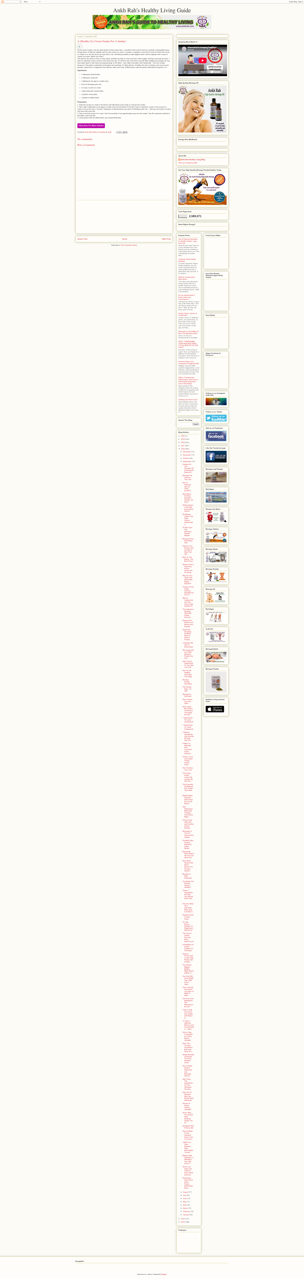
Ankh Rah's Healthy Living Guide (152, 10)
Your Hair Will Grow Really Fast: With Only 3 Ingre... (188, 980)
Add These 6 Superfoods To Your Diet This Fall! (188, 664)
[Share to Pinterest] (126, 132)
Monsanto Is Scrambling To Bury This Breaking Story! (188, 332)
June (185, 1198)
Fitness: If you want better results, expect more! (188, 761)
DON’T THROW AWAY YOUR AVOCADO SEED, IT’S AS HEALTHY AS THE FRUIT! (188, 344)
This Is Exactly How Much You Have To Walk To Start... (188, 991)
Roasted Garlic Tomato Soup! (188, 917)
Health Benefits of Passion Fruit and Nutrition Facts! (188, 1059)
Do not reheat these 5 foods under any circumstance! (186, 297)
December (187, 452)
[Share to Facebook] (124, 132)
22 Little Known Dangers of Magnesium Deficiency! (188, 926)
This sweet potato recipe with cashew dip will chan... (188, 777)
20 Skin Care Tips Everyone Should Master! (187, 531)
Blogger (163, 1274)
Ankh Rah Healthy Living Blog (193, 160)
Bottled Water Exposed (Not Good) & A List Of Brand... (188, 799)
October (186, 458)
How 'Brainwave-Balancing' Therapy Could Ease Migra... (188, 812)
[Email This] (117, 132)
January (186, 1215)
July (184, 1195)
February (186, 1211)
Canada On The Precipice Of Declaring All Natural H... (188, 468)
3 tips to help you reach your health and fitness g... (188, 1014)
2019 (183, 439)
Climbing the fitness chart (187, 400)
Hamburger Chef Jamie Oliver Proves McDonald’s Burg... (188, 1183)
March (185, 1208)
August (186, 1192)
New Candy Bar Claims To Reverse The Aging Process (188, 711)
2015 (183, 1219)
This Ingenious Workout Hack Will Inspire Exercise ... (188, 613)
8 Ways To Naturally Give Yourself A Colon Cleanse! (187, 748)
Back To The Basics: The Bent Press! (188, 559)
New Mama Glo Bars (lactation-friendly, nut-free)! (188, 498)
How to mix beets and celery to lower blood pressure (188, 1171)
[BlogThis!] (120, 132)
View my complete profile (187, 163)
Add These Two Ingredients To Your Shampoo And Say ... (188, 1084)
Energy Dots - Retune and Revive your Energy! (188, 623)
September (187, 461)
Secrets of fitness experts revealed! (187, 1106)
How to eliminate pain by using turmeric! (187, 487)
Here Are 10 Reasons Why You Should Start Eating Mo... (188, 1096)
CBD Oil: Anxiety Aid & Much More (186, 278)
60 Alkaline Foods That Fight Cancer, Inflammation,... (188, 519)
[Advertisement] (124, 217)
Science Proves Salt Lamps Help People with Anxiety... (188, 958)
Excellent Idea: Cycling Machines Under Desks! (188, 844)
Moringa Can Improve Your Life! (187, 477)
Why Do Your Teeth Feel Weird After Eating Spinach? (188, 579)
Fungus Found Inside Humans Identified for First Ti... (188, 591)
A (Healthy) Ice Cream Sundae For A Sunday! (188, 947)
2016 (183, 449)
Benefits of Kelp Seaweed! (187, 876)
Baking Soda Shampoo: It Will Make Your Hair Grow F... (188, 1159)
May (185, 1202)
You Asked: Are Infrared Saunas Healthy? (188, 884)
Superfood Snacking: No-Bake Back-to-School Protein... (187, 635)
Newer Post (82, 239)
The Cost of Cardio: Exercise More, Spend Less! (188, 937)
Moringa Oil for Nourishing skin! (188, 541)
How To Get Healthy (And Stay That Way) (187, 673)
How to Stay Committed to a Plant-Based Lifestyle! (187, 1036)
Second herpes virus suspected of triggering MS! (188, 362)
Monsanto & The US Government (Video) (188, 834)
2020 (183, 436)
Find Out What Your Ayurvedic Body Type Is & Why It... (188, 908)
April (185, 1205)
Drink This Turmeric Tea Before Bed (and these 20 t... (188, 1047)
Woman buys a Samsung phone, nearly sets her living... (188, 568)
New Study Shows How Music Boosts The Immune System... (188, 866)
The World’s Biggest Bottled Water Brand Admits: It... (188, 969)
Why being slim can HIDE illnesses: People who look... (188, 654)
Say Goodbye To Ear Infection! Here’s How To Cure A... (188, 1135)
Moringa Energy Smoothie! (187, 682)
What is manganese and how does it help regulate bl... (188, 602)
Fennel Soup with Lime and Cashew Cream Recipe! (188, 824)
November (187, 455)
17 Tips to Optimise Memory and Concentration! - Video (188, 1025)
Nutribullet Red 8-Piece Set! (188, 1127)
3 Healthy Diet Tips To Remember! (188, 645)
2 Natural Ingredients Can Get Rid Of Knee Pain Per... (188, 736)
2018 (183, 442)
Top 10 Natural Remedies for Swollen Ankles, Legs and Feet (187, 241)
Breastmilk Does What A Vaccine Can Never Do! (188, 855)
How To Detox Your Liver (188, 769)
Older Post (166, 239)
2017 (183, 446)
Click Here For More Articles (91, 126)
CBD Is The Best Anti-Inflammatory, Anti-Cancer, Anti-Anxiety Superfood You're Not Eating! (188, 380)
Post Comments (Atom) (129, 245)
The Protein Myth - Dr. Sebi (187, 689)
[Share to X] (122, 132)
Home (124, 239)
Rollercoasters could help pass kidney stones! (188, 508)
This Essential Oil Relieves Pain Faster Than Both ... (188, 788)
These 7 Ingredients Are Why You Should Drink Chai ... (188, 895)
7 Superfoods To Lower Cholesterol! (188, 720)
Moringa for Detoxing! (187, 695)
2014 (183, 1222)
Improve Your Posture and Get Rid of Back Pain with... (188, 550)
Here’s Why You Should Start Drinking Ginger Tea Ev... (188, 1118)
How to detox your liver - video (187, 701)
